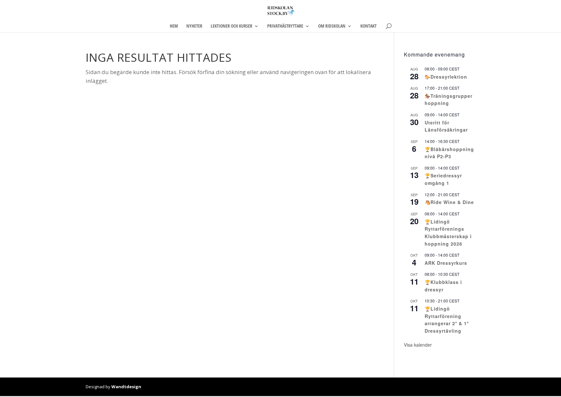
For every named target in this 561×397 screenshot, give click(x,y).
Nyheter (194, 26)
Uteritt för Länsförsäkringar (446, 126)
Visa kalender (418, 344)
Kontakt (368, 26)
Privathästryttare (285, 26)
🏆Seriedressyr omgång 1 (443, 179)
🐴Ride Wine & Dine (449, 202)
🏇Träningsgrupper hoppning (448, 100)
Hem (174, 26)
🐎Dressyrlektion (446, 76)
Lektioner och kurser (231, 26)
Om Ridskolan (331, 26)
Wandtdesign (126, 387)
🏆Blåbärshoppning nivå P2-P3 (449, 153)
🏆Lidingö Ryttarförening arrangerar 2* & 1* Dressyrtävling (447, 319)
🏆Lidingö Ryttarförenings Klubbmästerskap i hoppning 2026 (448, 232)
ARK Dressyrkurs (446, 263)
